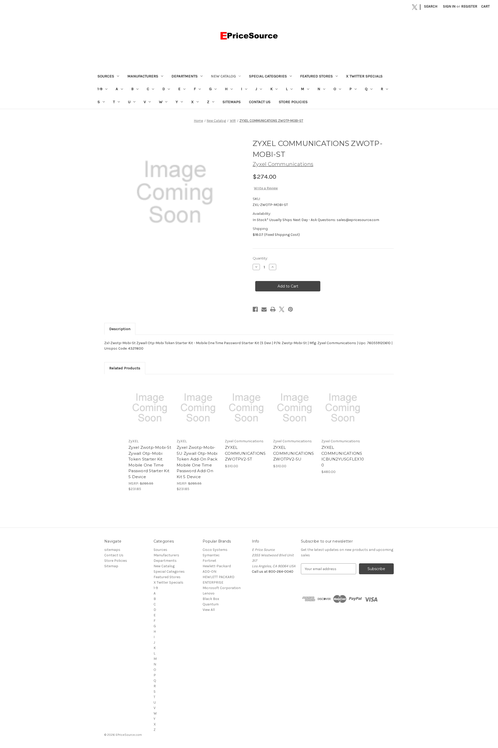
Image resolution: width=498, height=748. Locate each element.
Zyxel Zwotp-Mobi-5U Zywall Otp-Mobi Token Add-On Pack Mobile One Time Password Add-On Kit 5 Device (197, 462)
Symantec (211, 555)
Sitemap (111, 566)
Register (469, 6)
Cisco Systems (215, 549)
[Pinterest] (290, 309)
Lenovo (209, 593)
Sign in (449, 6)
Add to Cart (150, 412)
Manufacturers (142, 76)
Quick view (149, 403)
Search (430, 6)
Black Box (211, 599)
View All (209, 609)
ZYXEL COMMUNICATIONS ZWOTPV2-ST (245, 453)
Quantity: (260, 258)
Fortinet (209, 560)
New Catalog (223, 76)
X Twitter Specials (364, 76)
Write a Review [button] (266, 188)
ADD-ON (209, 571)
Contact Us (260, 101)
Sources (106, 76)
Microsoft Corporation (222, 588)
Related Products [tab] (124, 368)
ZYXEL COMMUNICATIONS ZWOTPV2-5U (293, 453)
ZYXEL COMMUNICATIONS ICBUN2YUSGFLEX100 (342, 456)
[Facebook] (255, 309)
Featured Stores (316, 76)
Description (119, 328)
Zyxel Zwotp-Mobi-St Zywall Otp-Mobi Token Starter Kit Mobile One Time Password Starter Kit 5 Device (149, 462)
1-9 (100, 88)
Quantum (211, 604)
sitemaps (232, 101)
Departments (184, 76)
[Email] (264, 309)
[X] (414, 7)
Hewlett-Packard (217, 566)
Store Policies (293, 101)
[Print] (272, 309)
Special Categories (268, 76)
